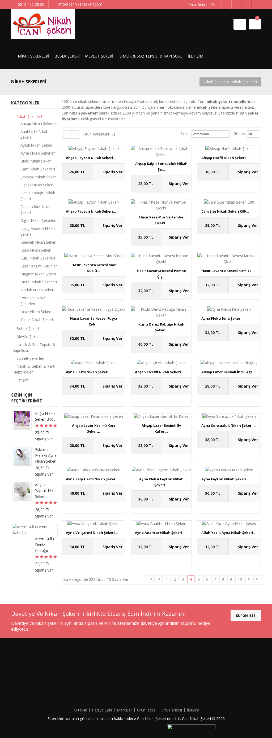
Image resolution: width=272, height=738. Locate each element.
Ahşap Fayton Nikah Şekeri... (91, 157)
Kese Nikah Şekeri (35, 250)
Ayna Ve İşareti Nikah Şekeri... (92, 532)
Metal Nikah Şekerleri (38, 281)
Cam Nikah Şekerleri (37, 169)
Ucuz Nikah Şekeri (35, 311)
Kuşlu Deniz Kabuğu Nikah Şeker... (161, 327)
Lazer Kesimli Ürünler (38, 266)
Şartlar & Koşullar (88, 683)
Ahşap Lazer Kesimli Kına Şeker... (93, 428)
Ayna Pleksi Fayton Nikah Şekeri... (161, 482)
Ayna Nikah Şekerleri (38, 153)
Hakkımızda (83, 659)
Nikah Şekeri (214, 81)
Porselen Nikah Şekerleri (33, 300)
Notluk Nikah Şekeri (37, 289)
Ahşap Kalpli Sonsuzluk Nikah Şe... (161, 166)
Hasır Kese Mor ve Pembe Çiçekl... (161, 220)
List (67, 134)
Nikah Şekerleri (33, 56)
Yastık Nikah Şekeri (36, 319)
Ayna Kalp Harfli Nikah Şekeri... (93, 479)
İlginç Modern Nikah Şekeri (37, 231)
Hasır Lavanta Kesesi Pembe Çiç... (161, 273)
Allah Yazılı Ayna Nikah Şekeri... (228, 532)
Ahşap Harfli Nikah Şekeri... (225, 157)
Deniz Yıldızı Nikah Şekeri (36, 209)
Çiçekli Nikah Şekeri (36, 184)
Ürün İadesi (146, 710)
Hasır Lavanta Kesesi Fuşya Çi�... (93, 321)
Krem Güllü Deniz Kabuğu (44, 544)
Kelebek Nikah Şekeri (38, 242)
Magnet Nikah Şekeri (38, 273)
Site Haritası (172, 710)
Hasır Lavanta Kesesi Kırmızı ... (228, 270)
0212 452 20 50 (224, 681)
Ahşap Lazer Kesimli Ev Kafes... (161, 428)
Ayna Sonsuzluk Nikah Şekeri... (228, 425)
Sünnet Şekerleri (30, 358)
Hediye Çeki (102, 710)
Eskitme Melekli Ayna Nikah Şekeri (46, 455)
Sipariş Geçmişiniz (150, 667)
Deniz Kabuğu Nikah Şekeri (37, 195)
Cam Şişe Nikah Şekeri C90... (225, 211)
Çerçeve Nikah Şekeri (38, 176)
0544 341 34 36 (227, 689)
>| (258, 579)
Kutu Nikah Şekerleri (37, 258)
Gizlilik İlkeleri (84, 675)
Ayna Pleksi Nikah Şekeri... (89, 372)
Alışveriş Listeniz (149, 675)
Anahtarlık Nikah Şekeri (34, 134)
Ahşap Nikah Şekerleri (39, 123)
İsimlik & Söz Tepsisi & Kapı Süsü (150, 56)
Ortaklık (80, 710)
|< (150, 579)
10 (240, 579)
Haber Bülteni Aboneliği (155, 683)
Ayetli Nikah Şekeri (36, 145)
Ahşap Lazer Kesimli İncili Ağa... (228, 372)
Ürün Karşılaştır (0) (99, 134)
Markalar (124, 710)
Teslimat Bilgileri (87, 667)
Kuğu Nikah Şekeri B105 (45, 416)
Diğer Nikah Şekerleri (38, 220)
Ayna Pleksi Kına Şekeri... (223, 318)
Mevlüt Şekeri (99, 56)
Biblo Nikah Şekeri (36, 161)
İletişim (195, 56)
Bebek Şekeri (67, 56)
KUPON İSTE (246, 615)
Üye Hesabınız (147, 659)
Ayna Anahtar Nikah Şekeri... (160, 532)
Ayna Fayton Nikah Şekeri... (225, 479)
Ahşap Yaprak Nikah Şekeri (46, 490)
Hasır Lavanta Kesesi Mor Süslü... (93, 267)
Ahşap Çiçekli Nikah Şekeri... (159, 372)
